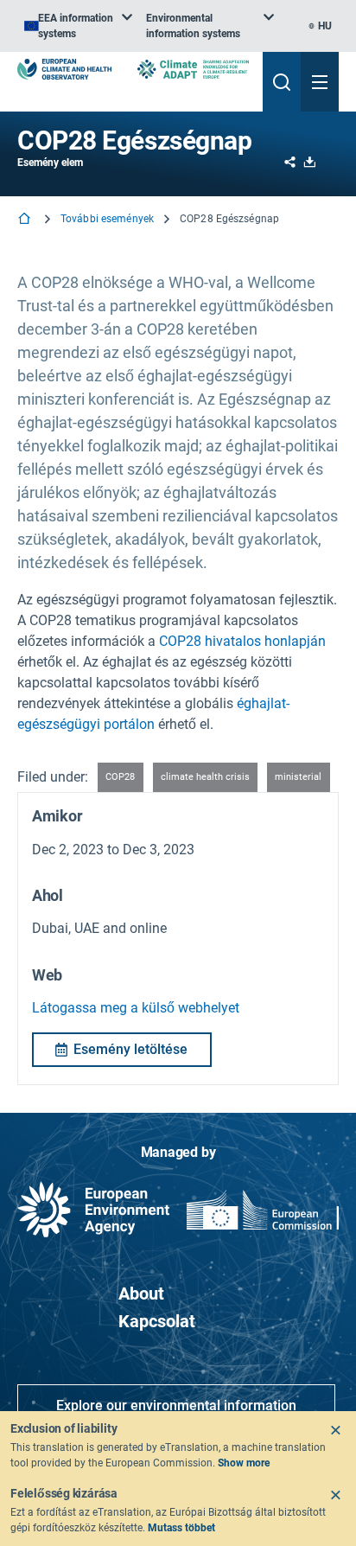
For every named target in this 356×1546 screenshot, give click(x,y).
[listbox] (78, 26)
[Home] (26, 220)
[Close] (335, 1430)
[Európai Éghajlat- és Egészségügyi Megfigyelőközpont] (64, 69)
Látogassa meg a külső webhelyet (135, 1008)
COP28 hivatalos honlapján (242, 641)
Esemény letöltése (130, 1049)
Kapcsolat (156, 1321)
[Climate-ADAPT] (193, 69)
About (141, 1293)
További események (107, 219)
